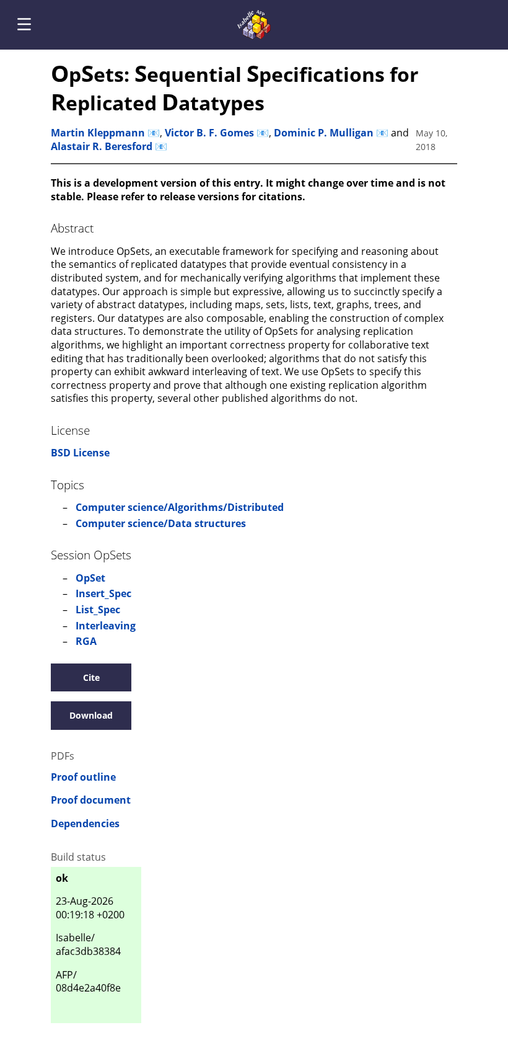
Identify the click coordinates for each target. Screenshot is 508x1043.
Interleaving (106, 625)
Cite (91, 677)
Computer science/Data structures (161, 523)
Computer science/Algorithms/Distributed (180, 507)
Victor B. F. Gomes (209, 133)
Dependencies (85, 823)
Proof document (91, 800)
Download (91, 715)
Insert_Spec (103, 593)
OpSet (90, 578)
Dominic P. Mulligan (324, 133)
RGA (86, 641)
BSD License (80, 452)
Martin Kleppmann (98, 133)
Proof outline (83, 777)
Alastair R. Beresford (101, 146)
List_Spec (98, 609)
